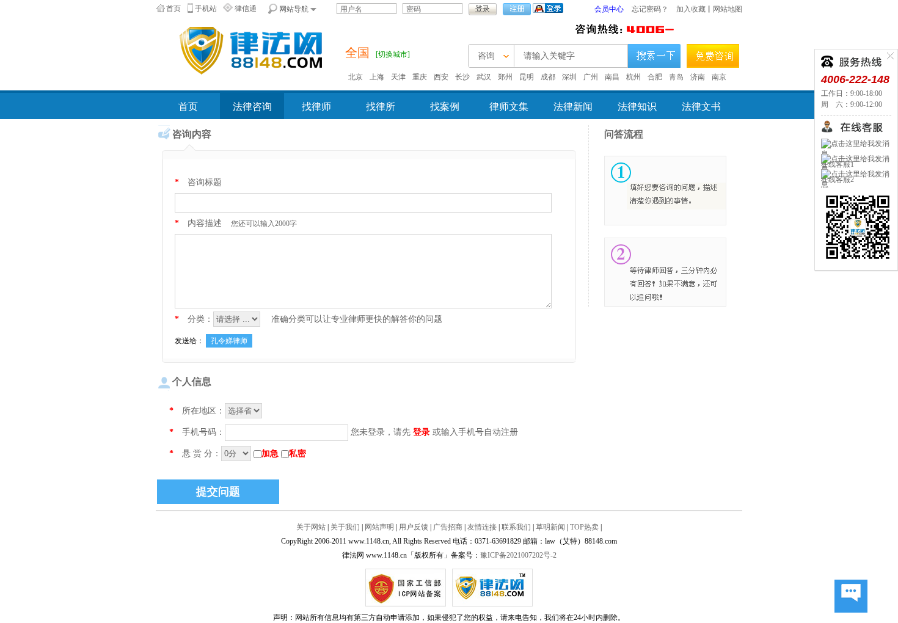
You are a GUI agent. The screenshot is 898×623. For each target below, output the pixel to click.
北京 (355, 77)
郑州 (505, 77)
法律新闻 (573, 106)
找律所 (380, 106)
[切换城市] (393, 54)
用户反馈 (413, 527)
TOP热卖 (584, 527)
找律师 (316, 106)
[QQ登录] (548, 7)
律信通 (246, 8)
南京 (719, 77)
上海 (377, 77)
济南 (697, 77)
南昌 (612, 77)
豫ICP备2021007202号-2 (518, 555)
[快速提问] (850, 597)
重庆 (419, 77)
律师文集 (508, 106)
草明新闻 (550, 527)
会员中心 (609, 9)
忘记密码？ (650, 9)
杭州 (633, 77)
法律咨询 (252, 106)
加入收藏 (691, 9)
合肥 (655, 77)
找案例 (444, 106)
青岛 (676, 77)
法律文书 (701, 106)
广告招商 (447, 527)
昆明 (526, 77)
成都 (548, 77)
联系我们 (516, 527)
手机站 (206, 8)
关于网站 (311, 527)
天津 (398, 77)
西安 (441, 77)
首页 (173, 8)
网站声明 (379, 527)
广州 (590, 77)
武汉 (483, 77)
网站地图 (727, 9)
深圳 (569, 77)
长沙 (462, 77)
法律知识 (637, 106)
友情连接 (482, 527)
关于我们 (345, 527)
